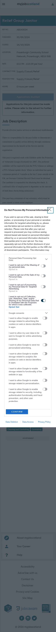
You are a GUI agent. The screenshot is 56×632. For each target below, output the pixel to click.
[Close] (50, 210)
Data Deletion (12, 422)
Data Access (28, 422)
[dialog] (28, 316)
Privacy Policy (44, 422)
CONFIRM (17, 412)
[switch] (43, 266)
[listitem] (28, 259)
